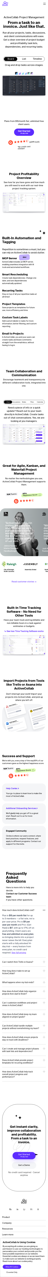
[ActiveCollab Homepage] (5, 3)
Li (24, 1210)
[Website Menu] (44, 3)
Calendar (40, 402)
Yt (31, 1210)
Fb (10, 1210)
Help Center (11, 789)
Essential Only (12, 1272)
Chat (8, 402)
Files (32, 402)
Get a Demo (24, 1165)
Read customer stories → (24, 582)
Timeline (37, 59)
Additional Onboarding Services (21, 808)
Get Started (24, 1156)
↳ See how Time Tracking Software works (24, 631)
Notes (24, 402)
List (24, 59)
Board (10, 59)
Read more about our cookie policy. (18, 1261)
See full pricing (19, 953)
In (17, 1210)
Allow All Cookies (12, 1267)
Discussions (16, 402)
